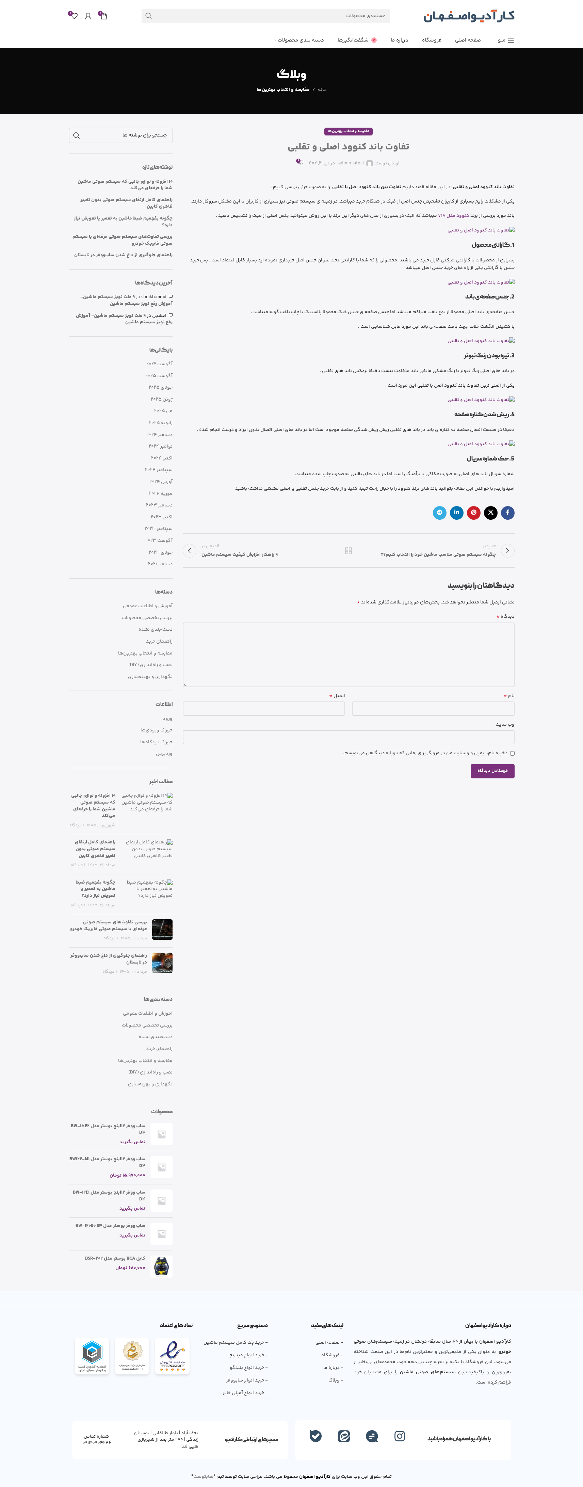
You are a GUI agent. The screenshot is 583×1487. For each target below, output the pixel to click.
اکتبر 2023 (162, 517)
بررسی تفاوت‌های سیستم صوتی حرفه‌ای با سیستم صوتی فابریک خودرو (122, 240)
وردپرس (164, 754)
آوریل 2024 (161, 482)
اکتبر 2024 (162, 458)
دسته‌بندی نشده (156, 630)
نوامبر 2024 (161, 446)
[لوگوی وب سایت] (469, 16)
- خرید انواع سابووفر (247, 1380)
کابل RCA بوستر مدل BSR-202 (115, 1259)
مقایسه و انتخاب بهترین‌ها (283, 90)
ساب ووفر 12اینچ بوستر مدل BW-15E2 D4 (108, 1129)
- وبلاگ (335, 1380)
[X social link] (491, 513)
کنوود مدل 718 (453, 216)
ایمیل (337, 696)
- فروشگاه (332, 1355)
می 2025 (163, 411)
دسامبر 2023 (159, 505)
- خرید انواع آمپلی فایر (245, 1393)
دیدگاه (505, 616)
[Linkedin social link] (457, 513)
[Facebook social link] (508, 513)
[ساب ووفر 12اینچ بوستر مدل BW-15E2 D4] (161, 1134)
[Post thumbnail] (146, 811)
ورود (168, 719)
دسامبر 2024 (159, 435)
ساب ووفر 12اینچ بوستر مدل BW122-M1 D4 (107, 1162)
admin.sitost (351, 163)
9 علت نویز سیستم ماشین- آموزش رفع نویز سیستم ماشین (126, 300)
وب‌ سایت (505, 724)
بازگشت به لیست (348, 550)
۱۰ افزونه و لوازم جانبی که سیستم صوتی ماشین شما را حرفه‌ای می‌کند (125, 185)
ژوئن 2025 (162, 400)
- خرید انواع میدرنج (248, 1355)
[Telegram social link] (440, 513)
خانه (322, 90)
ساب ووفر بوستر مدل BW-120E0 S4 (110, 1226)
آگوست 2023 (159, 541)
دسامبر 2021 (160, 564)
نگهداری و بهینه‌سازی (150, 677)
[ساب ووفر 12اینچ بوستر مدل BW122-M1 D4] (161, 1167)
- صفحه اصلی (329, 1342)
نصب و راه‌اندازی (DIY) (150, 665)
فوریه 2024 (161, 494)
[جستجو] (148, 16)
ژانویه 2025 (161, 423)
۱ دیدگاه (76, 825)
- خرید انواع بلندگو (249, 1368)
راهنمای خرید (159, 642)
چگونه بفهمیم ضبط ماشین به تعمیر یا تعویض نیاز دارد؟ (123, 222)
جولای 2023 (161, 553)
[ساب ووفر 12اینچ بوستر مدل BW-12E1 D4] (161, 1201)
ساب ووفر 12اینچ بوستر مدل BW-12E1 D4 (109, 1196)
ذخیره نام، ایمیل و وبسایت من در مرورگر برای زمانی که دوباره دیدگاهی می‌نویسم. (425, 753)
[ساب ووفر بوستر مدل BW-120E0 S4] (161, 1234)
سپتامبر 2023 (159, 529)
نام (509, 696)
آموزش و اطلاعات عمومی (148, 606)
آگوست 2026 (159, 364)
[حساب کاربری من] (88, 16)
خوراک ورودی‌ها (157, 730)
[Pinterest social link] (474, 513)
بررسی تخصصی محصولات (147, 618)
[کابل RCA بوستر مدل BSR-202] (161, 1267)
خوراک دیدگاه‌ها (156, 742)
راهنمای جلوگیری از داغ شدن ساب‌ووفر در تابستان (123, 255)
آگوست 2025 (159, 376)
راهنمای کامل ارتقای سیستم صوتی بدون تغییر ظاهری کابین (126, 203)
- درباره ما (333, 1368)
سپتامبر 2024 (159, 470)
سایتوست (203, 1477)
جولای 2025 (161, 388)
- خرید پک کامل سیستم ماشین (236, 1342)
